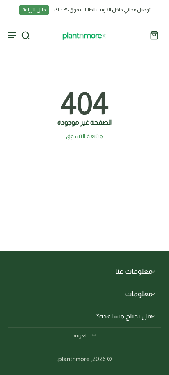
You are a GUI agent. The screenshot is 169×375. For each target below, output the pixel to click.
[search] (25, 35)
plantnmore (74, 358)
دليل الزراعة (34, 10)
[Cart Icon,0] (152, 34)
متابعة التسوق (84, 135)
